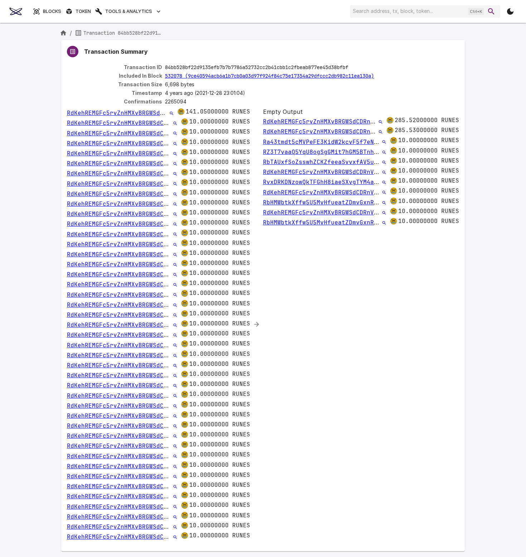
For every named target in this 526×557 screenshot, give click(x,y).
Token (83, 11)
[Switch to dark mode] (510, 11)
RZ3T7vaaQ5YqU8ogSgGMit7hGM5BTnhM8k (324, 152)
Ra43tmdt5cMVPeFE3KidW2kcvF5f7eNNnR (324, 142)
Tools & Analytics (128, 11)
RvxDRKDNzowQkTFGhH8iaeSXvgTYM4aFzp (324, 182)
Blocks (52, 11)
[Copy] (353, 67)
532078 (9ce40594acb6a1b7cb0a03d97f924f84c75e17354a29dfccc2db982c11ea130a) (269, 76)
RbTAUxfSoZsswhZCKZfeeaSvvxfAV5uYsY (324, 162)
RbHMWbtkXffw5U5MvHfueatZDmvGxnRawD (324, 202)
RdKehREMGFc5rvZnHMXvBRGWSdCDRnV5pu (128, 113)
